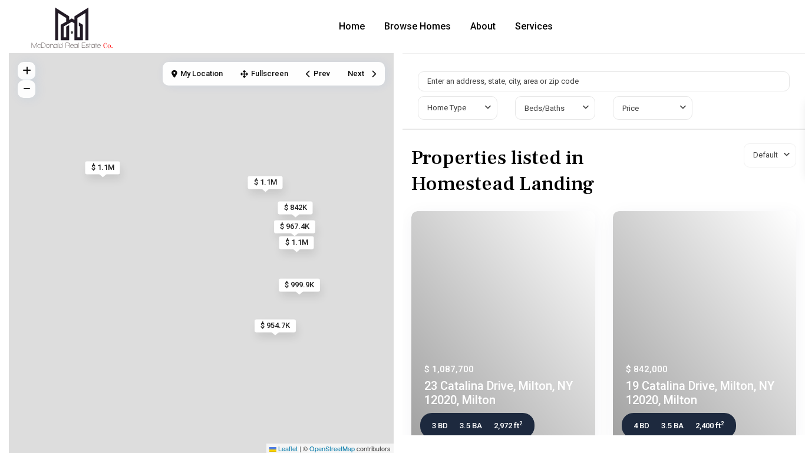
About (483, 26)
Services (534, 26)
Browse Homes (417, 26)
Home (352, 26)
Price (630, 108)
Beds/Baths (544, 108)
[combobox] (457, 108)
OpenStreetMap (332, 448)
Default (765, 154)
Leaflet (287, 448)
